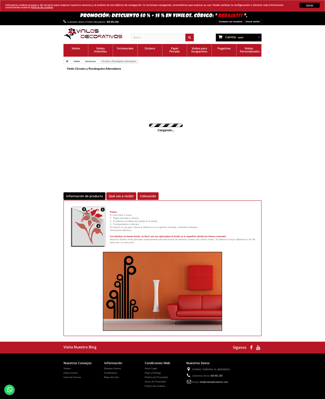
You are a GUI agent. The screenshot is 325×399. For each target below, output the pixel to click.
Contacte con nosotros (230, 21)
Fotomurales (125, 48)
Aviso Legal (151, 368)
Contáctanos (110, 373)
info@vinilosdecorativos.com (214, 382)
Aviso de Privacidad (155, 381)
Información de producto (84, 196)
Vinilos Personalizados (250, 50)
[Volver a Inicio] (67, 61)
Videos (67, 368)
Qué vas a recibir (121, 196)
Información (113, 363)
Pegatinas (224, 48)
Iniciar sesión (253, 21)
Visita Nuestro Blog (79, 347)
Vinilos (76, 48)
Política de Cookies (42, 7)
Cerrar (309, 5)
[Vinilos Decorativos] (94, 33)
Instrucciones (70, 373)
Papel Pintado (174, 50)
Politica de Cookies (155, 386)
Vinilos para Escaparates (199, 50)
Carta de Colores (72, 377)
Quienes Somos (112, 368)
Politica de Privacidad (156, 377)
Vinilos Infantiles (100, 50)
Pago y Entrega (153, 373)
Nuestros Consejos (77, 363)
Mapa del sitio (111, 377)
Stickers (150, 48)
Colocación (148, 196)
